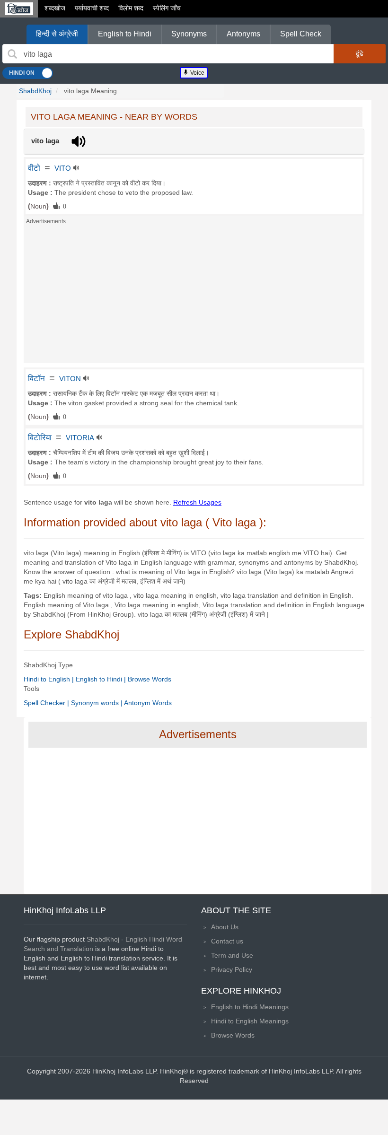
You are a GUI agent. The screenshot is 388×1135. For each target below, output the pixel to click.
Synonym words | (97, 703)
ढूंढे (359, 53)
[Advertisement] (194, 296)
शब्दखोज (54, 8)
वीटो (34, 168)
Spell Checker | (47, 703)
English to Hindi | (102, 679)
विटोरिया (40, 437)
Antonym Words (148, 703)
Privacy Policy (231, 969)
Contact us (227, 941)
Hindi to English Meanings (250, 1021)
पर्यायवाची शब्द (92, 8)
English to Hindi (124, 33)
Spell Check (300, 33)
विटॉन (36, 378)
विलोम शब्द (130, 8)
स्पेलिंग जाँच (167, 8)
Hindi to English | (50, 679)
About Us (224, 927)
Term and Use (232, 955)
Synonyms (189, 33)
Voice (196, 73)
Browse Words (149, 679)
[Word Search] (12, 53)
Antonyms (243, 33)
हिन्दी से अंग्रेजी (57, 33)
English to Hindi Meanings (250, 1007)
